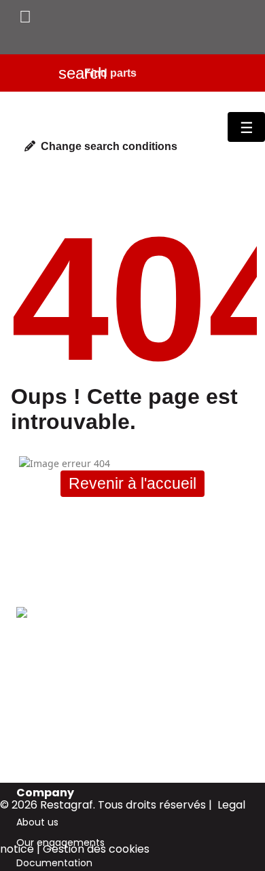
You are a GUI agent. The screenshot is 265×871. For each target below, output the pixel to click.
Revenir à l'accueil (132, 483)
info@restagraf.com (64, 726)
